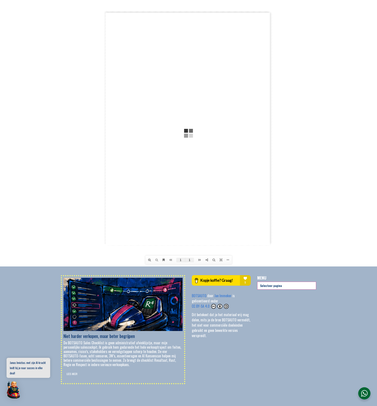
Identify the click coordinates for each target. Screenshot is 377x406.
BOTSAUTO (199, 295)
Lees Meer (72, 374)
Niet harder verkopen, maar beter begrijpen (99, 336)
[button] (14, 390)
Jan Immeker (223, 295)
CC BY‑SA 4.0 (201, 306)
